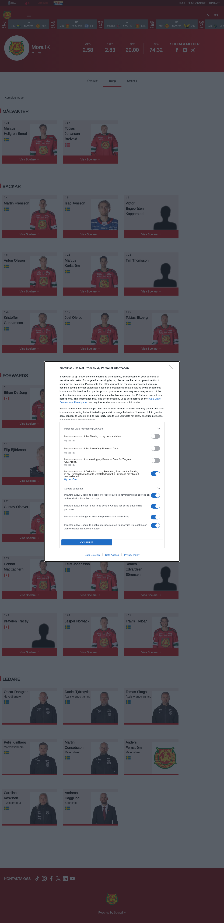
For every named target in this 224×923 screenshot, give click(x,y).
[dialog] (112, 461)
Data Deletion (92, 554)
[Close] (172, 368)
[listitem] (112, 428)
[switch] (155, 436)
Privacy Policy (131, 554)
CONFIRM (86, 542)
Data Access (112, 554)
